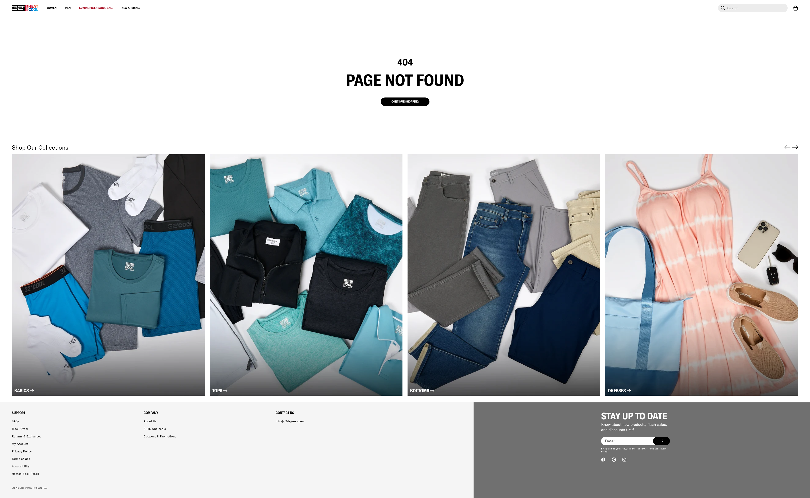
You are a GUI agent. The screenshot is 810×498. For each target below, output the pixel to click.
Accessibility (21, 466)
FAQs (15, 421)
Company (151, 413)
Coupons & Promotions (160, 436)
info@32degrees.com (290, 421)
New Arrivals (131, 8)
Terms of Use (21, 459)
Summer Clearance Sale (96, 8)
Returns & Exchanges (26, 436)
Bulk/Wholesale (155, 429)
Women (52, 8)
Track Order (20, 429)
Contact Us (285, 413)
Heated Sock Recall (25, 474)
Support (18, 413)
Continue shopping (405, 101)
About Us (150, 421)
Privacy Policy (22, 451)
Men (68, 8)
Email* (610, 441)
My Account (20, 444)
